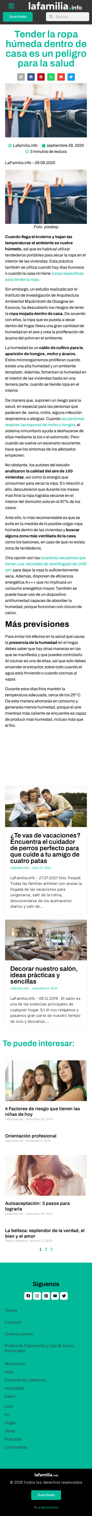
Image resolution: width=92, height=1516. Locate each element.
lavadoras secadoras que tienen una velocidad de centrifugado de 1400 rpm (46, 564)
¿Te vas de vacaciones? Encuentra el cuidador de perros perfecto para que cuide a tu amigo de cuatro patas (45, 848)
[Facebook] (28, 1296)
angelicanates (48, 1507)
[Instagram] (37, 1296)
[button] (21, 77)
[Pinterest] (46, 1296)
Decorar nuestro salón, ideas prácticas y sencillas (44, 975)
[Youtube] (55, 1296)
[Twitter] (64, 1296)
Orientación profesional (30, 1135)
